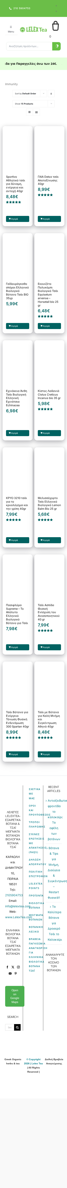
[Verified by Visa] (33, 1086)
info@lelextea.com (18, 906)
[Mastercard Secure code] (33, 1092)
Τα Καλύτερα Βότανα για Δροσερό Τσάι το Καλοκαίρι (54, 923)
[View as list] (36, 112)
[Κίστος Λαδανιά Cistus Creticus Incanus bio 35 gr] (49, 363)
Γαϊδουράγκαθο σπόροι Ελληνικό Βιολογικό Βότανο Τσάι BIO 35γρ (17, 291)
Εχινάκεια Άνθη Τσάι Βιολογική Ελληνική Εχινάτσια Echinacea (16, 398)
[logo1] (33, 28)
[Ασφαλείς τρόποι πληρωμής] (33, 1080)
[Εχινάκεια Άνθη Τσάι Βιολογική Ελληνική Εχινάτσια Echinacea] (18, 363)
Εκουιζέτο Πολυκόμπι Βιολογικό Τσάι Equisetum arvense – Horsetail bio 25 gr (48, 294)
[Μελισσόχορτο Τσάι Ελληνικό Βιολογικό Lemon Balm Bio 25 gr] (49, 470)
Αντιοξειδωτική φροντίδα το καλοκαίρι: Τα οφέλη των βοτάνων (54, 820)
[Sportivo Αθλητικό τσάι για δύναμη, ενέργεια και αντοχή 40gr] (18, 149)
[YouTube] (10, 973)
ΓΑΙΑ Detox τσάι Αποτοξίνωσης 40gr (48, 180)
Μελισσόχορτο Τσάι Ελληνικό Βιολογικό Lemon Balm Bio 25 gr (49, 503)
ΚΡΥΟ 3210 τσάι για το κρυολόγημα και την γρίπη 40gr (17, 503)
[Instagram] (18, 967)
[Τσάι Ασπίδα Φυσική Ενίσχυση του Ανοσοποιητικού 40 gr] (49, 577)
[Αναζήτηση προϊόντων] (56, 46)
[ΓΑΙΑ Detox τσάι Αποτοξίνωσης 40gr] (49, 149)
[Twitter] (13, 967)
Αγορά (14, 218)
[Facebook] (7, 967)
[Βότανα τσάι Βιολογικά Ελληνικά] (12, 1071)
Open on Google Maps (14, 996)
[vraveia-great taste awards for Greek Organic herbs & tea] (54, 1071)
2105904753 (14, 895)
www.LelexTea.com (18, 917)
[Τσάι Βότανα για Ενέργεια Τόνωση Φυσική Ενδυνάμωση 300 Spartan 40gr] (18, 684)
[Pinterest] (15, 973)
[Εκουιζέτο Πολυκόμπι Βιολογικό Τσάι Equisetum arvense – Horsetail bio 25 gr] (49, 256)
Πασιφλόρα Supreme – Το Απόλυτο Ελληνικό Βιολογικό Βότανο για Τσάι (17, 614)
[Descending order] (51, 93)
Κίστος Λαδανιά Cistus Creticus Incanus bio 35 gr (49, 394)
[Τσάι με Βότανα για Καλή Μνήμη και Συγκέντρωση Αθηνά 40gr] (49, 684)
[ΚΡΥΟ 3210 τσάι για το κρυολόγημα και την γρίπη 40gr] (18, 470)
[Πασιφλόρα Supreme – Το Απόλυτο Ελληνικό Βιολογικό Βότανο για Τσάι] (18, 577)
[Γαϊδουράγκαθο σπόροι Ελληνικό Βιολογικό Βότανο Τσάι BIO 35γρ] (18, 256)
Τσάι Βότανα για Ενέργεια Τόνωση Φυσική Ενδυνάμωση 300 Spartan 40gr (17, 719)
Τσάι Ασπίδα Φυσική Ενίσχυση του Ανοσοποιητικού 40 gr (49, 612)
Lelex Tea (37, 1063)
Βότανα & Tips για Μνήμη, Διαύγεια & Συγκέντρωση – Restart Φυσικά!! (54, 872)
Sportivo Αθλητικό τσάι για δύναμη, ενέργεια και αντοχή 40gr (15, 184)
